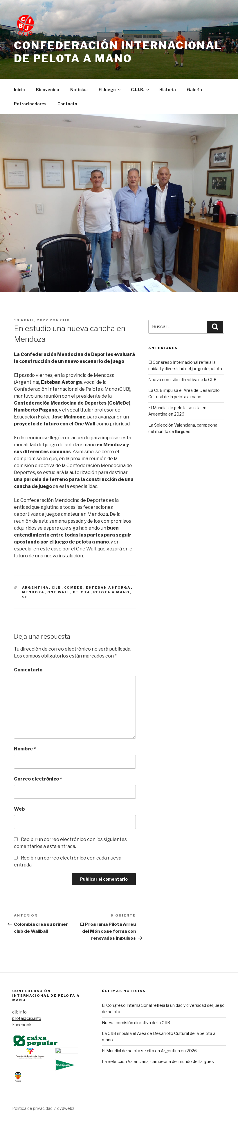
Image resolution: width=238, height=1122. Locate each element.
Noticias (79, 89)
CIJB (65, 320)
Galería (194, 89)
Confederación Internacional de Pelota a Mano (118, 52)
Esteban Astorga (108, 587)
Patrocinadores (30, 103)
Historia (167, 89)
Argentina (35, 587)
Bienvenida (47, 89)
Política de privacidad (32, 1108)
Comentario (28, 670)
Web (19, 809)
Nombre (25, 749)
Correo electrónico (38, 779)
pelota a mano (111, 592)
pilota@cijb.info (26, 1018)
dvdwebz (65, 1108)
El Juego (107, 89)
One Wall (58, 592)
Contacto (67, 103)
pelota (82, 592)
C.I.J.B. (137, 89)
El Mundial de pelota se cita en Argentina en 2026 (149, 1050)
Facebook (22, 1024)
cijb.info (19, 1011)
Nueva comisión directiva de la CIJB (182, 379)
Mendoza (33, 592)
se (25, 597)
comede (73, 587)
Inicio (19, 89)
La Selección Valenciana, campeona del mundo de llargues (158, 1061)
